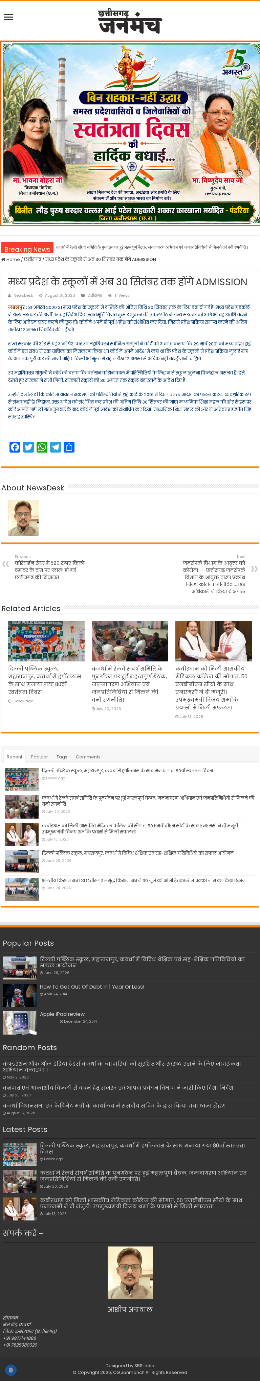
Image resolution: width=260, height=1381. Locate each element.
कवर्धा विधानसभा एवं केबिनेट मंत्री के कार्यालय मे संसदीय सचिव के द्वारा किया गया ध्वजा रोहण (114, 1105)
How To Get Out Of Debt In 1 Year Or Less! (92, 986)
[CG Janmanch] (130, 19)
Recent (14, 757)
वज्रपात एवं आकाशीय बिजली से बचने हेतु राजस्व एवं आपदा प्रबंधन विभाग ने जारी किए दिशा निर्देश (118, 1087)
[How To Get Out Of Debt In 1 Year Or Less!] (20, 995)
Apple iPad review (62, 1014)
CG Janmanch (128, 1372)
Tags (62, 757)
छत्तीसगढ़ (32, 259)
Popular (39, 757)
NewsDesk (23, 295)
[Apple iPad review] (20, 1022)
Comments (88, 757)
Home (12, 259)
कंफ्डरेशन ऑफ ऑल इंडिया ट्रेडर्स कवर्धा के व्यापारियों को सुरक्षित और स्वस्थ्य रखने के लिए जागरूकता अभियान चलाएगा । (122, 1066)
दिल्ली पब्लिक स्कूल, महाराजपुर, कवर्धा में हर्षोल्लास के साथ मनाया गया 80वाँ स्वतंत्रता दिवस (127, 771)
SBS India (144, 1365)
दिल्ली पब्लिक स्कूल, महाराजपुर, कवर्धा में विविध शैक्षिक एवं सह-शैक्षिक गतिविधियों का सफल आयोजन (138, 853)
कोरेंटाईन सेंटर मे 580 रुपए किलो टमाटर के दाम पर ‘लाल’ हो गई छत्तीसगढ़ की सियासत (49, 567)
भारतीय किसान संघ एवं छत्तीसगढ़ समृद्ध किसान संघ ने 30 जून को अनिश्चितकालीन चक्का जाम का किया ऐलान (143, 880)
